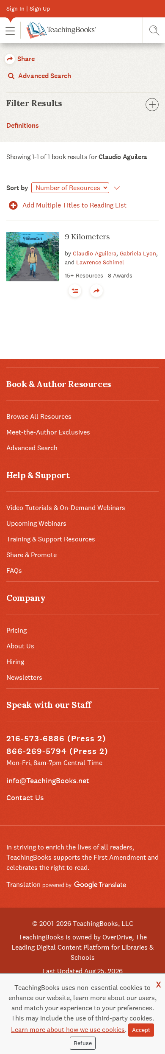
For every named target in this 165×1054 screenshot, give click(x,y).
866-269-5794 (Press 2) (57, 751)
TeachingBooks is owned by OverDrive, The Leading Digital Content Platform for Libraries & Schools (82, 947)
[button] (10, 30)
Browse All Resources (39, 416)
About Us (20, 646)
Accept (141, 1030)
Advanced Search (43, 75)
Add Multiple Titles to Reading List (73, 205)
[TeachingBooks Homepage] (58, 30)
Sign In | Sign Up (28, 8)
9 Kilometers (87, 236)
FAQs (14, 570)
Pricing (16, 630)
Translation (24, 884)
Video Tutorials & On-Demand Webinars (65, 507)
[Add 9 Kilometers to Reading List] (75, 290)
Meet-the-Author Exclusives (48, 432)
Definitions (22, 125)
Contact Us (25, 797)
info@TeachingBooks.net (47, 780)
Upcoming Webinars (36, 523)
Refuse (83, 1043)
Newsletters (24, 677)
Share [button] (25, 58)
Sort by (17, 187)
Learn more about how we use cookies (68, 1029)
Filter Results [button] (34, 103)
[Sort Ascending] (115, 188)
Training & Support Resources (50, 539)
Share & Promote (31, 554)
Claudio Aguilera (94, 253)
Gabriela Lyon (138, 253)
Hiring (15, 661)
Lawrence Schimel (100, 262)
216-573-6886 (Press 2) (56, 738)
